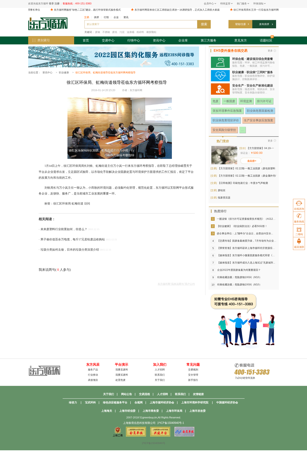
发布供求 (264, 24)
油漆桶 (130, 32)
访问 (87, 203)
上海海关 (106, 410)
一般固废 (229, 101)
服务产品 (93, 369)
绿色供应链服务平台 (115, 402)
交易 (86, 17)
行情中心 (133, 40)
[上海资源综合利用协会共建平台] (160, 435)
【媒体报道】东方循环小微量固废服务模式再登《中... (247, 255)
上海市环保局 (174, 410)
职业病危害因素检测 (260, 110)
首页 (86, 40)
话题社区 (266, 40)
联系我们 (160, 374)
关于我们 (160, 380)
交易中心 (108, 40)
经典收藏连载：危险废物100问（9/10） (239, 277)
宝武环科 (90, 402)
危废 (215, 101)
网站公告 (126, 394)
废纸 (114, 32)
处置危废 (120, 380)
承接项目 (93, 380)
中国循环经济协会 (227, 402)
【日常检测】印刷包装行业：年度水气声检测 (243, 183)
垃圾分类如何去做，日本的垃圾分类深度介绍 (70, 249)
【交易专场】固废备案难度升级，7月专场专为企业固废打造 (250, 240)
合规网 (138, 402)
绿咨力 (73, 402)
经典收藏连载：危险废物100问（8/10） (239, 284)
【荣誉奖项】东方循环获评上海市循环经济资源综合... (247, 248)
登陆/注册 (240, 24)
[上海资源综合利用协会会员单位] (136, 435)
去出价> (251, 160)
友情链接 (198, 394)
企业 (116, 17)
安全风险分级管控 (224, 130)
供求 (96, 17)
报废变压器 (224, 197)
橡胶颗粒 (151, 32)
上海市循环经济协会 (162, 402)
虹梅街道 (77, 203)
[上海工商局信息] (118, 435)
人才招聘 (160, 369)
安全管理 (193, 374)
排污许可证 (264, 101)
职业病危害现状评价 (226, 120)
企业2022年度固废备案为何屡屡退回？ (239, 270)
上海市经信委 (127, 410)
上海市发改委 (197, 410)
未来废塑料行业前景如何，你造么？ (64, 229)
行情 (106, 17)
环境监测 (246, 101)
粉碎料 (140, 32)
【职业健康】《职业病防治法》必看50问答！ (242, 226)
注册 (57, 3)
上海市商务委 (151, 410)
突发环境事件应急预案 (227, 110)
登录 (51, 3)
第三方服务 (208, 40)
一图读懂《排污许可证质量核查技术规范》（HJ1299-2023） (251, 218)
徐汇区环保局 (62, 203)
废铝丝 (221, 190)
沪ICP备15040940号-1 (170, 422)
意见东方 (240, 40)
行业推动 (93, 374)
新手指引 (193, 380)
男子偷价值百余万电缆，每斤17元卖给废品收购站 (73, 239)
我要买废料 (121, 374)
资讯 (125, 17)
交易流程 (144, 394)
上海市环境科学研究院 (194, 402)
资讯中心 (159, 40)
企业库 (183, 40)
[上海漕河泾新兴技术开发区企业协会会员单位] (184, 435)
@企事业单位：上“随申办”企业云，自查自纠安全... (245, 233)
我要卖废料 (121, 369)
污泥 (121, 32)
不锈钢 (106, 32)
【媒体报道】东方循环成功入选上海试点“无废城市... (246, 262)
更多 (270, 50)
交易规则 (193, 369)
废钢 (97, 32)
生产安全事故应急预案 (258, 120)
